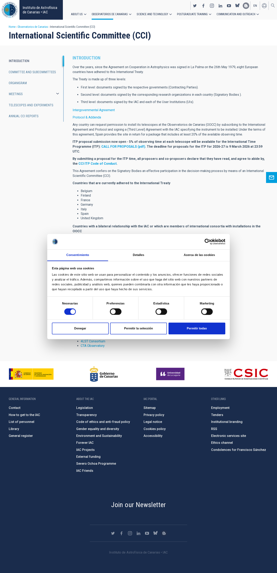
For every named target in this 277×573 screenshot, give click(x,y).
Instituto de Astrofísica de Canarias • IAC (40, 9)
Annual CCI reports (24, 116)
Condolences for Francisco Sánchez (238, 450)
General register (21, 436)
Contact (14, 408)
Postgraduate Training (192, 14)
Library (14, 429)
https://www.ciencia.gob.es (31, 374)
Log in (264, 5)
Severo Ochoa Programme (96, 463)
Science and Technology (152, 14)
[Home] (9, 10)
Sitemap (150, 408)
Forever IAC (85, 443)
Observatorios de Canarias (110, 14)
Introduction (19, 61)
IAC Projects (85, 450)
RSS (214, 429)
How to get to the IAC (24, 415)
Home (12, 26)
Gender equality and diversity (97, 429)
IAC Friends (84, 471)
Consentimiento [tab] (77, 255)
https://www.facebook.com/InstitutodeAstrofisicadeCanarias (203, 5)
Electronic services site (228, 436)
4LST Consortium (93, 341)
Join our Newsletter (138, 505)
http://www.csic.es (246, 374)
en (255, 5)
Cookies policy (155, 429)
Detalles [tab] (138, 255)
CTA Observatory (93, 346)
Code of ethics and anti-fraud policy (103, 422)
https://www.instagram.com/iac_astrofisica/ (212, 5)
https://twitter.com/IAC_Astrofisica (195, 5)
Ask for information (271, 177)
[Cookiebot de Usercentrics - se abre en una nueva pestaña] (207, 242)
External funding (88, 457)
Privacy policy (154, 415)
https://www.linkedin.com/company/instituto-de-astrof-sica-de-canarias (220, 5)
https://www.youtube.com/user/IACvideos (229, 5)
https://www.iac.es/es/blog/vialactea (246, 5)
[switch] (115, 311)
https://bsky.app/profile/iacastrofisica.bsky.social (237, 5)
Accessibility (153, 436)
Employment (220, 408)
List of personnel (21, 422)
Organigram (18, 83)
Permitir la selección (138, 328)
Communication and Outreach (236, 14)
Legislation (84, 408)
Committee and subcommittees (32, 72)
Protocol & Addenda (87, 117)
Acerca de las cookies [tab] (199, 255)
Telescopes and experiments (31, 105)
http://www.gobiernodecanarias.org (104, 374)
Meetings (16, 94)
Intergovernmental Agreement (94, 110)
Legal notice (153, 422)
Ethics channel (222, 443)
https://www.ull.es (171, 374)
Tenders (217, 415)
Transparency (86, 415)
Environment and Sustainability (99, 436)
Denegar (80, 328)
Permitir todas (197, 328)
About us (77, 14)
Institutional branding (227, 422)
